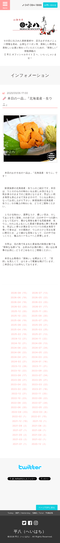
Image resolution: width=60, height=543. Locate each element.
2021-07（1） (20, 430)
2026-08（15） (19, 292)
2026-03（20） (40, 302)
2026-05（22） (40, 297)
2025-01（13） (40, 334)
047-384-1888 (33, 5)
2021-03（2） (20, 439)
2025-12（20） (19, 311)
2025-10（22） (19, 315)
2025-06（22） (19, 324)
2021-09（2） (20, 425)
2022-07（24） (40, 402)
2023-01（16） (40, 389)
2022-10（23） (19, 398)
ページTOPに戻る (47, 507)
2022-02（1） (20, 416)
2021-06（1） (39, 430)
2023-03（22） (40, 384)
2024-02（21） (19, 361)
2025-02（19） (19, 334)
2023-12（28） (19, 366)
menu (5, 8)
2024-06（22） (19, 352)
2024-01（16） (40, 361)
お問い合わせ (50, 5)
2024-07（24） (40, 347)
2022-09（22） (40, 398)
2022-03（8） (41, 412)
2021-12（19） (20, 421)
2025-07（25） (40, 320)
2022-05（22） (40, 407)
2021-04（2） (40, 434)
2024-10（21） (19, 343)
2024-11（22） (40, 338)
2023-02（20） (19, 389)
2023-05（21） (40, 380)
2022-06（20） (19, 407)
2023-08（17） (19, 375)
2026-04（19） (19, 302)
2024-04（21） (19, 357)
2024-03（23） (40, 357)
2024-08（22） (19, 347)
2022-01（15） (39, 416)
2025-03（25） (40, 329)
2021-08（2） (40, 425)
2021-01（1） (20, 444)
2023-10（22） (19, 370)
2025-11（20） (40, 311)
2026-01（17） (40, 306)
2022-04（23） (20, 412)
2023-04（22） (19, 384)
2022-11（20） (40, 393)
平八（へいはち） (30, 531)
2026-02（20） (19, 306)
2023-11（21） (40, 366)
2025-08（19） (19, 320)
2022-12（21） (20, 393)
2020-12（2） (39, 444)
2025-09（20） (40, 315)
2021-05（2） (20, 434)
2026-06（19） (19, 297)
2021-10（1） (40, 421)
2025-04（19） (19, 329)
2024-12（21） (19, 338)
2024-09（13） (40, 343)
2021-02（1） (39, 439)
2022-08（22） (19, 402)
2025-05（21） (40, 324)
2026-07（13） (40, 292)
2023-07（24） (40, 375)
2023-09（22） (40, 370)
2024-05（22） (40, 352)
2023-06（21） (19, 380)
